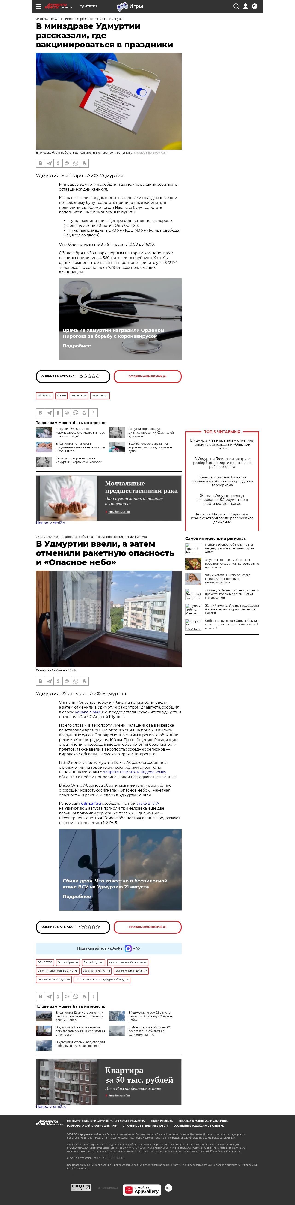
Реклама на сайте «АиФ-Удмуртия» (92, 1125)
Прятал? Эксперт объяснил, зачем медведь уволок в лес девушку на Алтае (229, 548)
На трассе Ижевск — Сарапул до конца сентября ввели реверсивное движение (222, 518)
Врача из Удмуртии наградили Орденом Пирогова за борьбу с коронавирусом (113, 333)
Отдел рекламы (162, 1121)
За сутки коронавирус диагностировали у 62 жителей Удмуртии (151, 432)
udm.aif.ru (91, 803)
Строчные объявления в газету (145, 1125)
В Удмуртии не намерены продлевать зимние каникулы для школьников (80, 447)
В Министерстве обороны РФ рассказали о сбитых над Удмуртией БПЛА (150, 1031)
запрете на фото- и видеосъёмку (134, 772)
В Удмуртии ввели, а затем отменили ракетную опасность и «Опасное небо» (222, 444)
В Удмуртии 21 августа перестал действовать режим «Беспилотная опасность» (80, 1031)
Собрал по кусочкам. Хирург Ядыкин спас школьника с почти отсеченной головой (232, 624)
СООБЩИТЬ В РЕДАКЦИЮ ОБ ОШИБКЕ (199, 1125)
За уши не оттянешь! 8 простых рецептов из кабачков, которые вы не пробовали (232, 563)
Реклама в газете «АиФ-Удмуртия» (203, 1121)
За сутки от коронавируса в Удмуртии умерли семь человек (79, 460)
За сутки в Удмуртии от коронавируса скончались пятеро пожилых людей (80, 432)
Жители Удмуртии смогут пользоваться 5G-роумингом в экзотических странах (222, 500)
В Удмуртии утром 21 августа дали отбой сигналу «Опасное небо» (80, 1043)
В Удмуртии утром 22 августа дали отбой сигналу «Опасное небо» (150, 1016)
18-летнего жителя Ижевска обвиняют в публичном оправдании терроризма (222, 481)
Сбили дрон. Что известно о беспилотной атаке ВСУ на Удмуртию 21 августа (115, 884)
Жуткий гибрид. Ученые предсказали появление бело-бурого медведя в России (232, 609)
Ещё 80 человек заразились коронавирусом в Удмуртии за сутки (151, 447)
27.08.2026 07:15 (47, 536)
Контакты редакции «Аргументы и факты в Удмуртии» (106, 1121)
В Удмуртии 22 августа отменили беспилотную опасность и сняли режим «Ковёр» (79, 1016)
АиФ (164, 152)
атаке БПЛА (147, 803)
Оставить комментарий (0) (148, 376)
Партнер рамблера (107, 1187)
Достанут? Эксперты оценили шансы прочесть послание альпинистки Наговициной (232, 594)
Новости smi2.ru (51, 523)
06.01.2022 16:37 (46, 19)
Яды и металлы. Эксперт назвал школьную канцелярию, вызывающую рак (228, 578)
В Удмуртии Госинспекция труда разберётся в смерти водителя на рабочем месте (222, 463)
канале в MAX (88, 712)
